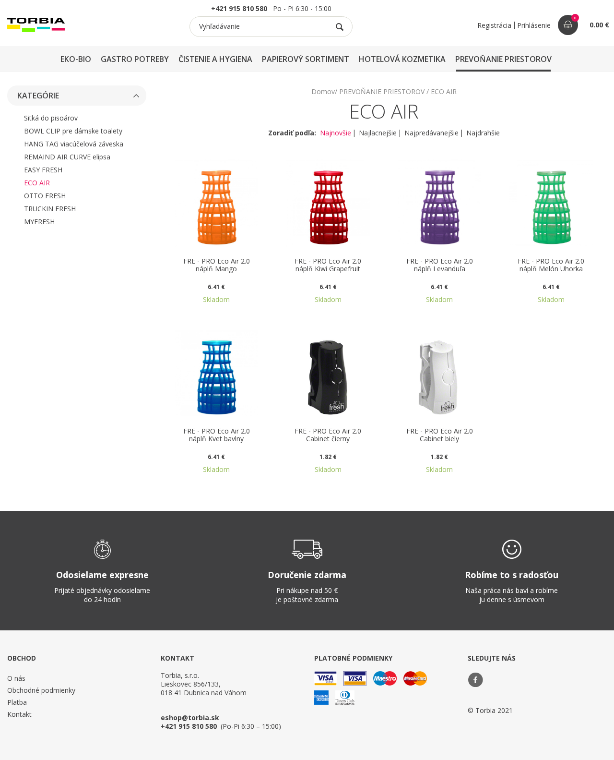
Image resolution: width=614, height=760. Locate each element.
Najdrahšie (483, 133)
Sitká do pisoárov (51, 117)
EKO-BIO (75, 59)
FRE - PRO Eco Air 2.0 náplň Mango (216, 265)
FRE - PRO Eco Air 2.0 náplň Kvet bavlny (216, 435)
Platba (17, 702)
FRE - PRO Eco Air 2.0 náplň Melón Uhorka (551, 265)
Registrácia (494, 25)
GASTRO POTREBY (135, 59)
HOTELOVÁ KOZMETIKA (402, 59)
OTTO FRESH (45, 195)
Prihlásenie (534, 25)
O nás (16, 678)
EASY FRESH (43, 169)
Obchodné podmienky (41, 690)
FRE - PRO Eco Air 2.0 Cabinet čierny (328, 435)
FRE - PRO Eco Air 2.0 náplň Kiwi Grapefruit (328, 265)
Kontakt (19, 714)
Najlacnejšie (378, 133)
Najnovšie (335, 133)
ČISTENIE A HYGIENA (215, 59)
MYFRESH (39, 221)
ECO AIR (37, 182)
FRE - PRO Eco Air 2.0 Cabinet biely (439, 435)
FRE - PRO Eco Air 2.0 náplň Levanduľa (439, 265)
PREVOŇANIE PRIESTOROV (503, 59)
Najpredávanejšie (431, 133)
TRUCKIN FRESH (50, 208)
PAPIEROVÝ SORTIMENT (305, 59)
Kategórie (38, 95)
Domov (323, 91)
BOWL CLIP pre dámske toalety (73, 130)
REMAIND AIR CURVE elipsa (67, 156)
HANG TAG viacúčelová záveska (73, 143)
